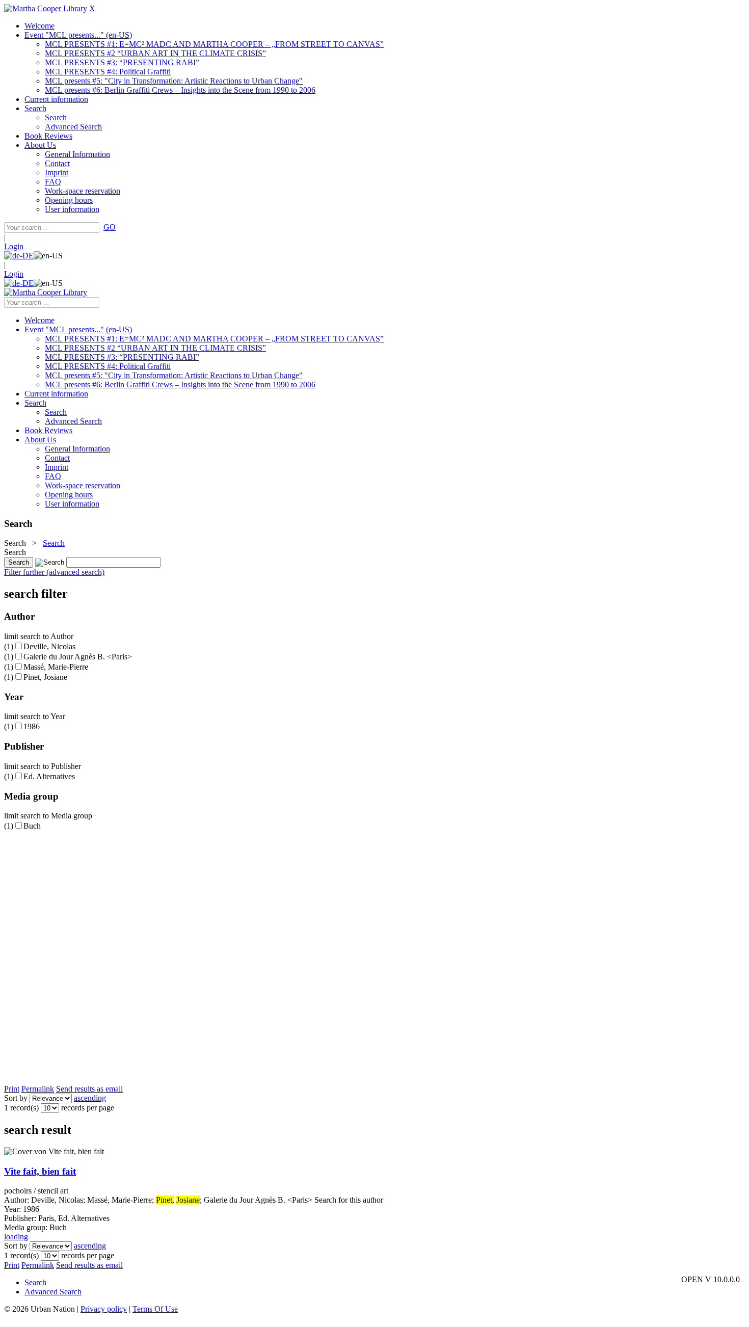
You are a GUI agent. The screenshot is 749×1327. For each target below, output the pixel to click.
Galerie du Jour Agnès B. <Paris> (77, 656)
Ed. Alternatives (49, 776)
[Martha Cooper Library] (45, 8)
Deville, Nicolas (49, 646)
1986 (31, 726)
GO (109, 227)
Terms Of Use (155, 1309)
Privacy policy (104, 1309)
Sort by (16, 1098)
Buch (32, 825)
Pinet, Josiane (45, 677)
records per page (87, 1107)
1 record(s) (21, 1107)
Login (13, 246)
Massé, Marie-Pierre (55, 666)
